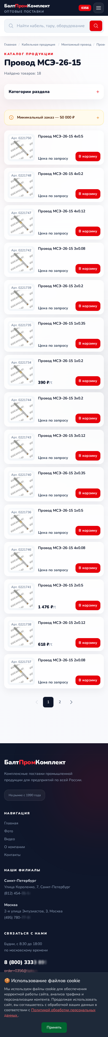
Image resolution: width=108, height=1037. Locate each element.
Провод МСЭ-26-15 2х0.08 (61, 660)
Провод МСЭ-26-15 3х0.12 (61, 435)
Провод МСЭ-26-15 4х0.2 (60, 173)
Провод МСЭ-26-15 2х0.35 (61, 473)
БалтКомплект (34, 762)
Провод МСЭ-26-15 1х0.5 (60, 510)
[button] (17, 893)
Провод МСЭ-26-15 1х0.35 (61, 323)
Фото (8, 831)
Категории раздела (54, 91)
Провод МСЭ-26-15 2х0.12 (61, 622)
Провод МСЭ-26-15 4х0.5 (60, 136)
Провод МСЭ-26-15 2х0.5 (60, 585)
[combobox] (46, 26)
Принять (54, 1027)
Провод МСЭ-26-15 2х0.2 (60, 285)
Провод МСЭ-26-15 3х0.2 (60, 398)
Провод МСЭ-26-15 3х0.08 (61, 248)
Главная (11, 823)
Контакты (12, 854)
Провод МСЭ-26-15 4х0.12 (61, 211)
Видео (9, 839)
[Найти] (96, 26)
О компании (14, 846)
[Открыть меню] (98, 8)
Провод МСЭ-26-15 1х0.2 (60, 360)
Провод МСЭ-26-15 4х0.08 (61, 547)
